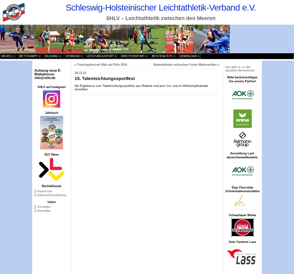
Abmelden (44, 210)
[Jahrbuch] (51, 132)
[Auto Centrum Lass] (242, 256)
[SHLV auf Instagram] (51, 99)
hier (169, 86)
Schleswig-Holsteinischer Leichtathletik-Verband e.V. (161, 7)
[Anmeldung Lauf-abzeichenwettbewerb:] (242, 171)
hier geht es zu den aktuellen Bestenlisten (240, 68)
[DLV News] (51, 169)
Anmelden (44, 207)
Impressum (44, 191)
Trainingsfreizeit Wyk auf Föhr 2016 (102, 64)
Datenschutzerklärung (51, 195)
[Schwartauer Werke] (242, 227)
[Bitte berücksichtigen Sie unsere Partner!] (242, 95)
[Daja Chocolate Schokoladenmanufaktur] (242, 202)
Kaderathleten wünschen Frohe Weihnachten (185, 64)
